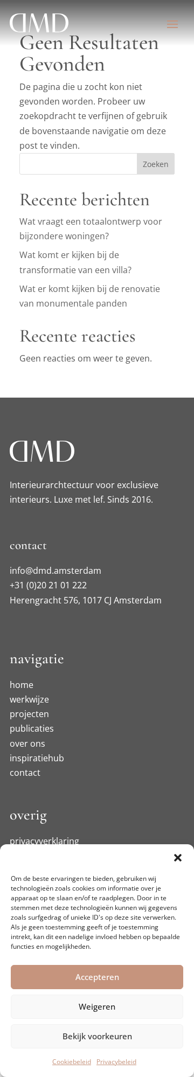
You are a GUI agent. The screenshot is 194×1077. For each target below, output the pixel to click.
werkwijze (29, 699)
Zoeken (156, 164)
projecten (29, 714)
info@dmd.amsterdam (55, 570)
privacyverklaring (44, 841)
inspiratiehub (37, 758)
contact (25, 773)
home (21, 685)
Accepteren (97, 976)
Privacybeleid (116, 1061)
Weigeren (97, 1006)
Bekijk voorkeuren (97, 1036)
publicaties (32, 728)
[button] (177, 857)
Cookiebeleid (71, 1061)
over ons (27, 743)
